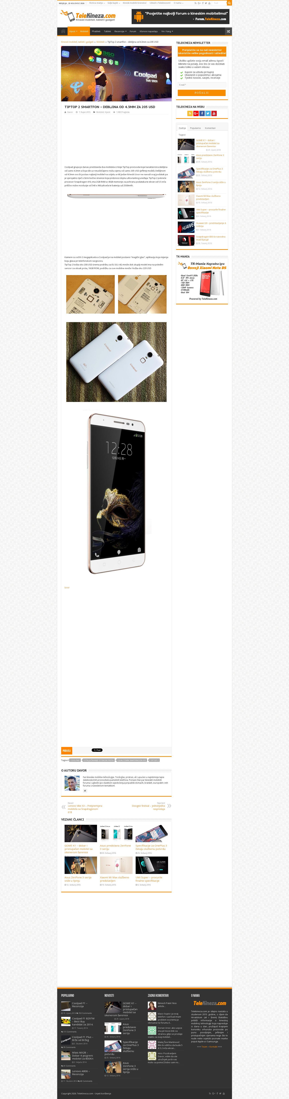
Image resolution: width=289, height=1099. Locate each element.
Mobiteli (84, 31)
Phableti (96, 31)
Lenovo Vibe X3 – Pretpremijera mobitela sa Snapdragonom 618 (85, 808)
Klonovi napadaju (149, 31)
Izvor (67, 587)
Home (63, 30)
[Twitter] (206, 3)
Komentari (210, 128)
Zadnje (182, 128)
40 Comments (86, 1081)
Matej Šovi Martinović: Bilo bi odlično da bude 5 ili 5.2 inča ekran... (170, 1045)
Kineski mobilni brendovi (134, 3)
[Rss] (195, 3)
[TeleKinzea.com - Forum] (180, 16)
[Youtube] (209, 3)
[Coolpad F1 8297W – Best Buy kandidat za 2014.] (65, 1021)
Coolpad (75, 760)
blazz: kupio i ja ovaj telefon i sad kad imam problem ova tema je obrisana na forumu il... (164, 1018)
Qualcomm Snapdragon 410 (132, 760)
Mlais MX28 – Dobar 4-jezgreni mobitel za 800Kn (82, 1055)
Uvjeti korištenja (103, 1093)
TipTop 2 (154, 760)
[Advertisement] (116, 139)
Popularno (195, 128)
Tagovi (182, 134)
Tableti (107, 31)
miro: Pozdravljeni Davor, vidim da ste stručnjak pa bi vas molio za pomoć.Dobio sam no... (164, 1058)
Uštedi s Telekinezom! (160, 3)
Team (204, 1046)
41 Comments (69, 1066)
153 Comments (85, 1013)
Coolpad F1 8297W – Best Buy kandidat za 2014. (83, 1021)
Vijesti (72, 31)
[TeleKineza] (88, 15)
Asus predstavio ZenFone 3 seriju (129, 1028)
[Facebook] (203, 3)
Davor (70, 112)
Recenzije (119, 31)
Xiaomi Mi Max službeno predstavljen (114, 879)
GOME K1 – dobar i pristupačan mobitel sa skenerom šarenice (78, 849)
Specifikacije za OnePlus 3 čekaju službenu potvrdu (151, 847)
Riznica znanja (96, 3)
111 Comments (69, 1032)
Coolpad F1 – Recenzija (79, 1004)
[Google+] (199, 3)
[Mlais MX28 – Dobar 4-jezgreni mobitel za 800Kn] (65, 1055)
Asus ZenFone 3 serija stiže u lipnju (78, 879)
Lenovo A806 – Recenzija (81, 1072)
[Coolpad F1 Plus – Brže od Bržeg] (65, 1040)
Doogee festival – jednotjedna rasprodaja (148, 806)
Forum (133, 31)
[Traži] (229, 3)
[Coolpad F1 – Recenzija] (65, 1006)
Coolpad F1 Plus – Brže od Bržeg (82, 1038)
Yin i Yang (166, 31)
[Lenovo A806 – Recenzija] (65, 1074)
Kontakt (213, 1046)
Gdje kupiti (113, 3)
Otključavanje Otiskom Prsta (99, 760)
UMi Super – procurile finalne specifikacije (149, 879)
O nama (177, 3)
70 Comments (69, 1047)
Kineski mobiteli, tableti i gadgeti (77, 41)
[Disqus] (116, 941)
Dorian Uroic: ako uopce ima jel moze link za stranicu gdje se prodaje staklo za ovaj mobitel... (165, 1032)
